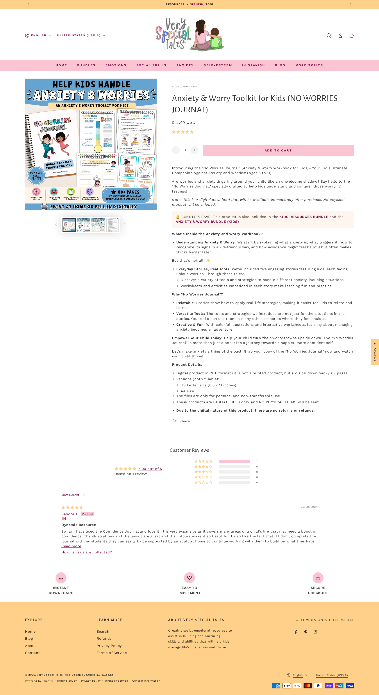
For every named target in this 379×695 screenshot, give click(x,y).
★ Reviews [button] (375, 351)
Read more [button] (71, 546)
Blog (29, 638)
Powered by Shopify (39, 680)
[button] (328, 35)
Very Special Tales (50, 674)
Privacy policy (90, 680)
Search (103, 631)
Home (175, 86)
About (30, 646)
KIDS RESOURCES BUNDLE (303, 217)
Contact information (146, 680)
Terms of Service (112, 653)
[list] (189, 583)
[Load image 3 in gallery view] (98, 225)
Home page (190, 86)
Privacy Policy (109, 646)
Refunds (104, 638)
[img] (72, 507)
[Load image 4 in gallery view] (112, 225)
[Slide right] (350, 4)
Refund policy (67, 680)
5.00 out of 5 (150, 469)
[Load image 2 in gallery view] (83, 225)
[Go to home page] (190, 36)
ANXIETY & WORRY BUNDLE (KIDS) (207, 222)
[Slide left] (28, 4)
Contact (32, 653)
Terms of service (116, 680)
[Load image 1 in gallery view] (69, 225)
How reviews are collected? (86, 552)
